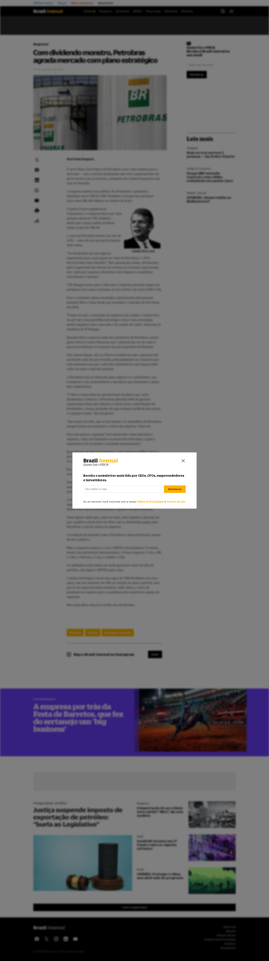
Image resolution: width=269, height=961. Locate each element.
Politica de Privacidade (150, 501)
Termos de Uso (176, 501)
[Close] (183, 461)
